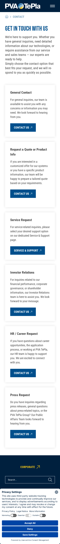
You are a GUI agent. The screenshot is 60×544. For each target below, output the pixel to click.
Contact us (21, 127)
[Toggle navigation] (52, 6)
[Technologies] (6, 16)
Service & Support (26, 250)
